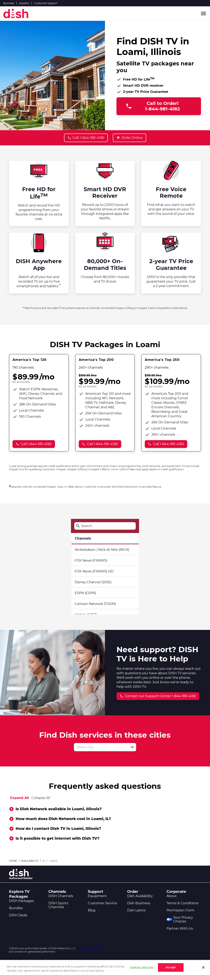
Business (8, 3)
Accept (171, 967)
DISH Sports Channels (58, 905)
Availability (30, 860)
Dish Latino (136, 910)
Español (24, 3)
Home (13, 860)
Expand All (19, 798)
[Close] (203, 967)
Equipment (97, 896)
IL (44, 860)
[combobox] (100, 747)
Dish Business (138, 903)
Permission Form (180, 910)
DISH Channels (60, 896)
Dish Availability (140, 896)
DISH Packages (21, 901)
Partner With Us (180, 928)
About (172, 896)
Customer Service (102, 903)
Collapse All (40, 798)
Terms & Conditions (183, 903)
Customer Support (45, 3)
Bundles (16, 908)
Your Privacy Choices (183, 919)
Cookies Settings (141, 967)
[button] (132, 747)
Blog (91, 910)
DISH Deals (18, 915)
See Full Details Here (89, 948)
